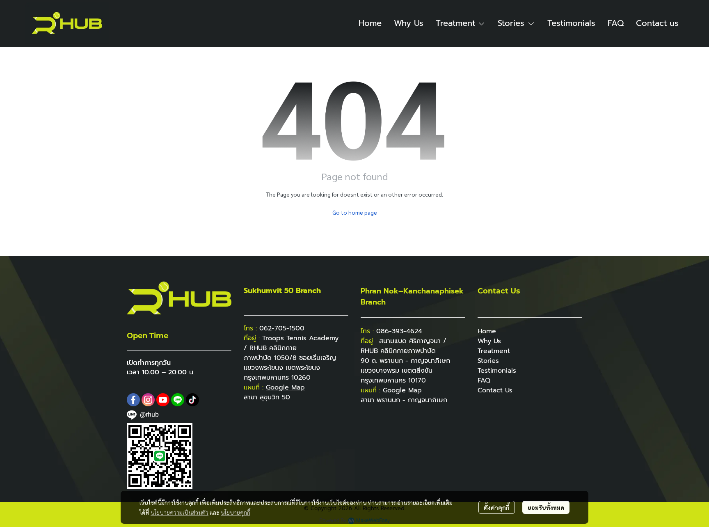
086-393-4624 (399, 331)
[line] (177, 399)
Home (487, 331)
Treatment (494, 351)
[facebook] (133, 399)
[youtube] (162, 399)
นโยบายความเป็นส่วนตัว (179, 512)
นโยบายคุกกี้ (235, 512)
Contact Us (495, 390)
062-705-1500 (281, 328)
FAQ (484, 380)
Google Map (402, 390)
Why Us (489, 341)
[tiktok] (192, 399)
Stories (488, 361)
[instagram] (148, 399)
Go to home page (354, 212)
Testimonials (497, 371)
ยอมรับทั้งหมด (546, 507)
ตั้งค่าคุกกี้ (497, 507)
